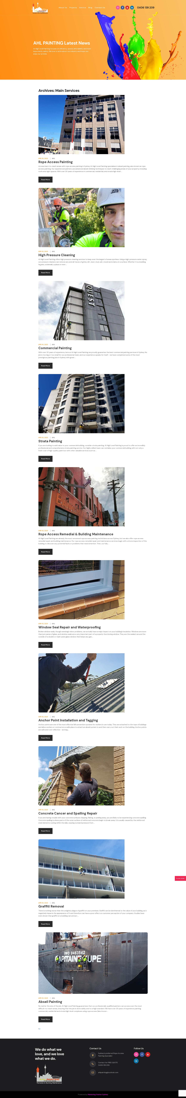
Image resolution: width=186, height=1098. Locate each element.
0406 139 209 (145, 7)
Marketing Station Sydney (98, 1094)
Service (82, 7)
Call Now (180, 878)
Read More (45, 179)
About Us (63, 7)
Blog (90, 7)
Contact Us (100, 7)
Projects (73, 7)
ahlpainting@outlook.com (108, 1072)
